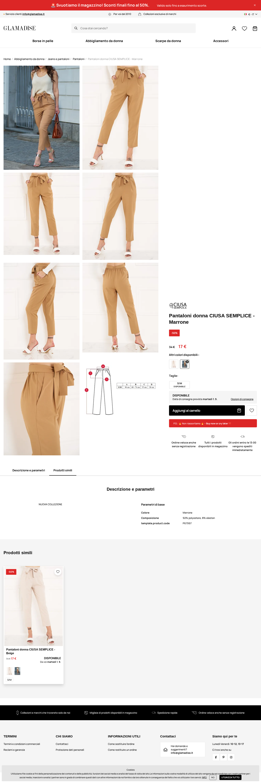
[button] (255, 5)
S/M (9, 679)
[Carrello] (254, 28)
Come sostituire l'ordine (121, 744)
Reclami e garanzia (14, 749)
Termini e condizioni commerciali (22, 744)
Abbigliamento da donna (29, 59)
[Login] (234, 28)
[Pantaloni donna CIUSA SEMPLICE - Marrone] (17, 671)
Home (7, 59)
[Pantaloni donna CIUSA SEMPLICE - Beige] (9, 671)
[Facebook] (215, 757)
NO (212, 777)
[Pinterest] (223, 757)
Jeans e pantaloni (58, 59)
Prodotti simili (62, 470)
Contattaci (62, 744)
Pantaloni (79, 59)
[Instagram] (231, 757)
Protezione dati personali (70, 749)
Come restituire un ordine (122, 749)
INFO (204, 777)
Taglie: (173, 376)
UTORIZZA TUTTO (230, 777)
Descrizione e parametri (28, 470)
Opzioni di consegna (242, 399)
